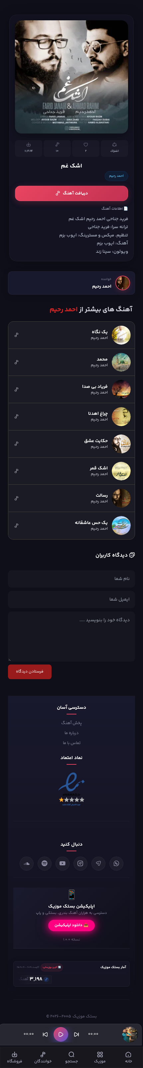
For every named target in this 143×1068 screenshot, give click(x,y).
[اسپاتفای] (45, 864)
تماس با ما (71, 743)
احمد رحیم (116, 176)
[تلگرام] (98, 864)
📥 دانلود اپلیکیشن (71, 925)
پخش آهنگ (71, 723)
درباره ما (72, 733)
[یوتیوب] (63, 864)
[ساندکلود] (27, 864)
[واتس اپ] (116, 864)
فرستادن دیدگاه (30, 671)
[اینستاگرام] (80, 864)
